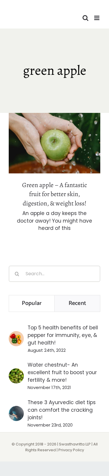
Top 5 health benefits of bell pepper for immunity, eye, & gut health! (63, 335)
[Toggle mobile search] (85, 18)
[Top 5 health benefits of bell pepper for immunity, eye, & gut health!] (16, 334)
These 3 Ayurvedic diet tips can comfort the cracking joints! (62, 410)
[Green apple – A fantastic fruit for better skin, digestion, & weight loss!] (54, 143)
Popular (32, 303)
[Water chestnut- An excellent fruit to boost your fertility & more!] (16, 372)
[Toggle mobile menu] (97, 18)
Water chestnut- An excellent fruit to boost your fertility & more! (62, 372)
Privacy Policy (71, 450)
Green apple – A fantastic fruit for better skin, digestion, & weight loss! (54, 129)
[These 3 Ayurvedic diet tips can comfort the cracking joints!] (16, 409)
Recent (77, 303)
